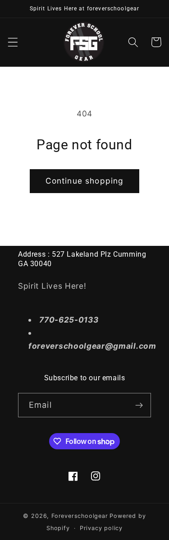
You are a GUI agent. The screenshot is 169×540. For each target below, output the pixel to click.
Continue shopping (85, 180)
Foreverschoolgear (79, 515)
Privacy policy (101, 528)
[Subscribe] (139, 405)
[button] (12, 42)
